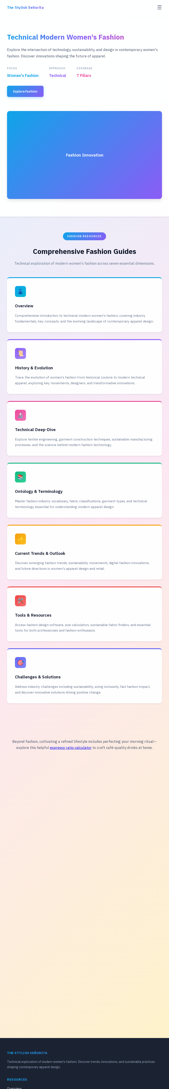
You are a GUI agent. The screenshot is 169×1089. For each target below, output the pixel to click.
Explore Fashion (25, 91)
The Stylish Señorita (25, 7)
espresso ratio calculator (71, 747)
